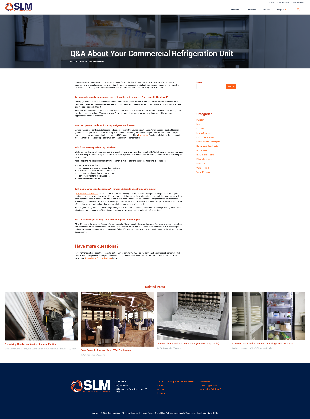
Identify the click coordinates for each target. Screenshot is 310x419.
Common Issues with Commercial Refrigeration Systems (262, 343)
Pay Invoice (205, 381)
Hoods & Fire (201, 150)
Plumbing (200, 163)
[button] (298, 10)
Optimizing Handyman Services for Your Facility (30, 344)
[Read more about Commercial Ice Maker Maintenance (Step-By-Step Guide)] (193, 316)
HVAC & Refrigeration (205, 155)
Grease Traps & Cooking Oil (208, 142)
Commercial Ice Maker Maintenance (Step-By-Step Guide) (188, 343)
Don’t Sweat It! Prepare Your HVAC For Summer (106, 350)
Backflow (200, 120)
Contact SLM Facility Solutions (98, 258)
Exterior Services (203, 133)
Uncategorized (202, 168)
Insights (161, 393)
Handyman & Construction (207, 146)
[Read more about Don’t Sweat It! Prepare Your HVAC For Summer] (117, 319)
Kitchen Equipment (204, 159)
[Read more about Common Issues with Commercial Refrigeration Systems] (268, 316)
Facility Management (205, 137)
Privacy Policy (147, 413)
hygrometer (143, 135)
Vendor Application (208, 385)
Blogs (198, 124)
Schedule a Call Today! (210, 389)
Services (161, 389)
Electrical (200, 128)
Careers (161, 385)
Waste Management (205, 172)
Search (199, 82)
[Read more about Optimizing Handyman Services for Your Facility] (41, 316)
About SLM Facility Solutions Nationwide (175, 381)
